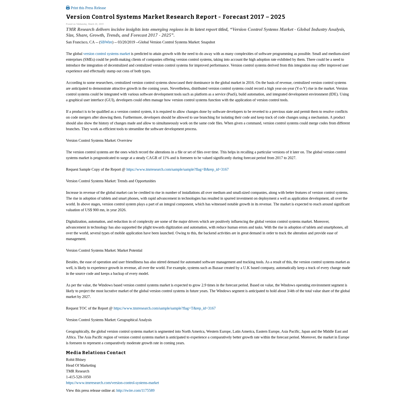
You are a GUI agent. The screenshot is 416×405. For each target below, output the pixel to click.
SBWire (106, 42)
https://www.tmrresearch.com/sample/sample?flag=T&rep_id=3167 (165, 308)
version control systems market (106, 54)
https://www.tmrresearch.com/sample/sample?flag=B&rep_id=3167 (177, 169)
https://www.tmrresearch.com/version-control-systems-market (112, 383)
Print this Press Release (88, 8)
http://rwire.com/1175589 (135, 390)
